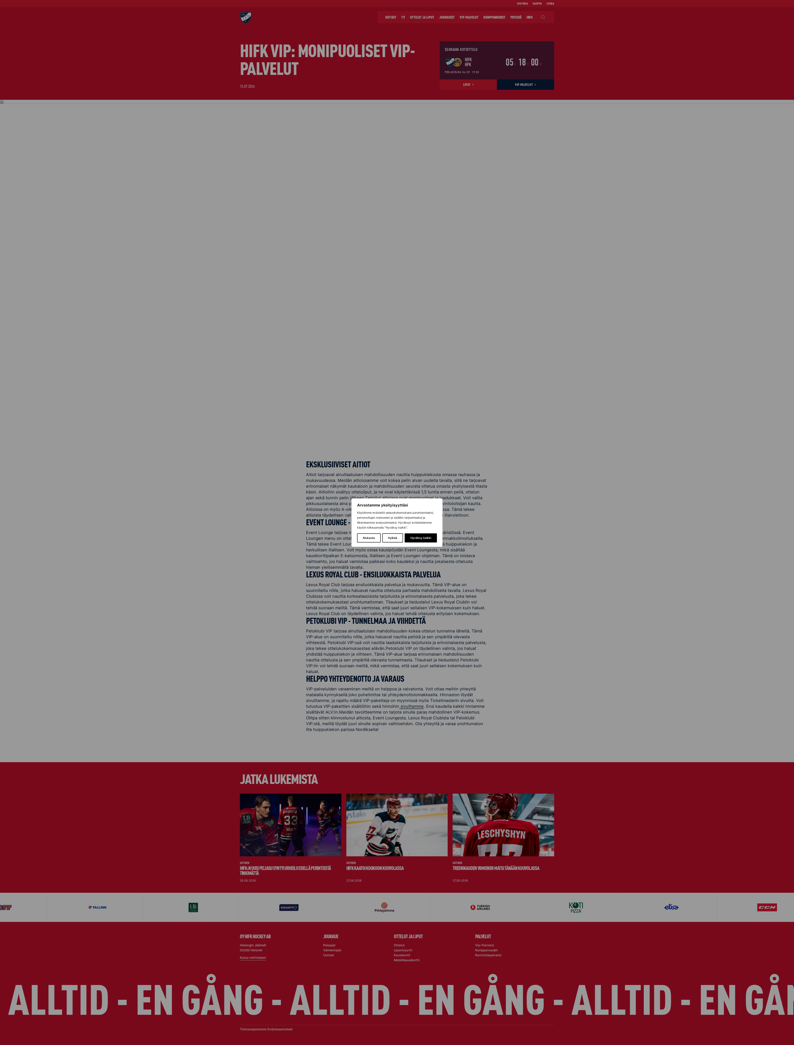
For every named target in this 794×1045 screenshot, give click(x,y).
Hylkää (392, 538)
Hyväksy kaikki (420, 538)
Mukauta (369, 538)
